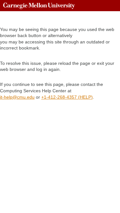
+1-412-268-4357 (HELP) (67, 97)
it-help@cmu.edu (17, 97)
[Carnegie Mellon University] (39, 5)
